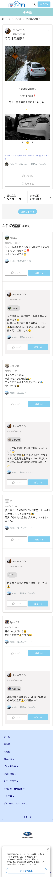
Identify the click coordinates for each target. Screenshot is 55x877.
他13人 (20, 527)
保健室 (7, 751)
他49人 (34, 163)
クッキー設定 (26, 870)
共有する (29, 183)
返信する (39, 272)
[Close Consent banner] (48, 848)
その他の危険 (35, 155)
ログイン (44, 4)
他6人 (22, 337)
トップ (7, 19)
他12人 (23, 593)
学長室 (7, 744)
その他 (18, 19)
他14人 (20, 641)
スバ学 (9, 155)
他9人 (20, 260)
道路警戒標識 (20, 155)
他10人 (20, 392)
